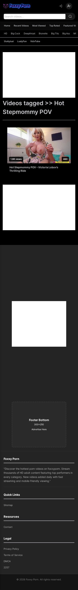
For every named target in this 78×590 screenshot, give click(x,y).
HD (5, 33)
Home (7, 25)
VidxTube (35, 41)
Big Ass (66, 33)
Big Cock (15, 33)
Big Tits (55, 33)
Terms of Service (13, 555)
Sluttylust (9, 41)
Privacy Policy (11, 548)
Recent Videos (21, 25)
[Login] (60, 6)
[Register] (69, 6)
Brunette (43, 33)
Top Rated (54, 25)
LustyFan (22, 41)
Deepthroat (29, 33)
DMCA (7, 561)
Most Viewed (39, 25)
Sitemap (8, 505)
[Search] (70, 16)
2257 (6, 567)
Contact (8, 526)
